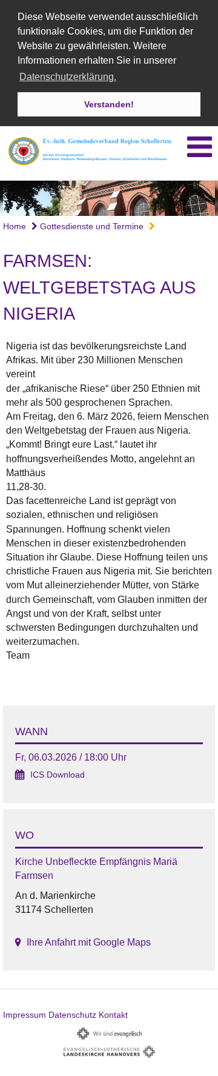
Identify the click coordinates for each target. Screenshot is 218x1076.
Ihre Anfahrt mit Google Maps (89, 942)
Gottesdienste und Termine (91, 226)
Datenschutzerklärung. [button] (67, 77)
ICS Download (57, 774)
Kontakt (113, 1015)
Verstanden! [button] (109, 104)
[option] (109, 198)
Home (14, 226)
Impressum (24, 1015)
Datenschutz (72, 1015)
